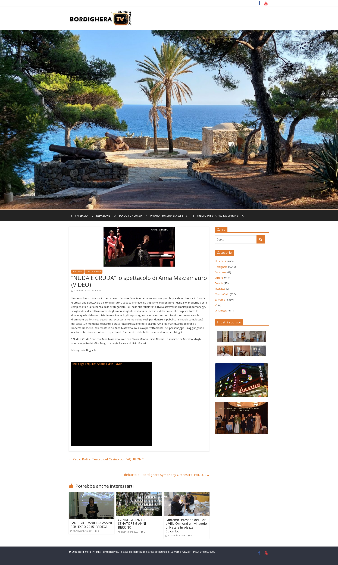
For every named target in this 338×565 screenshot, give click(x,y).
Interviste (220, 288)
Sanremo (77, 271)
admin (98, 290)
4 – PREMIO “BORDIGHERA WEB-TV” (167, 215)
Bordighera (221, 267)
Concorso (220, 272)
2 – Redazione (101, 215)
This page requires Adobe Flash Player (96, 364)
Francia (219, 283)
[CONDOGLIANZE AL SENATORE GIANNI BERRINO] (139, 494)
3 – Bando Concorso (128, 215)
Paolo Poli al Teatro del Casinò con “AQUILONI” (106, 459)
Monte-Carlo (222, 294)
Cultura (219, 277)
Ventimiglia (221, 310)
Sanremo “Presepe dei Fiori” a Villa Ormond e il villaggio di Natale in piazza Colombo (186, 525)
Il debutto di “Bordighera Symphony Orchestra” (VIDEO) (165, 475)
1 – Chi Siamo (79, 215)
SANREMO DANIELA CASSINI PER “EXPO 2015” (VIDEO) (91, 525)
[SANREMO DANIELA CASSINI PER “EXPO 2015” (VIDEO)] (91, 494)
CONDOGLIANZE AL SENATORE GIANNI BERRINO (132, 523)
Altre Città (220, 261)
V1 (216, 305)
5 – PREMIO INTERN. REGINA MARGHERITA (218, 215)
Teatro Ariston (93, 271)
